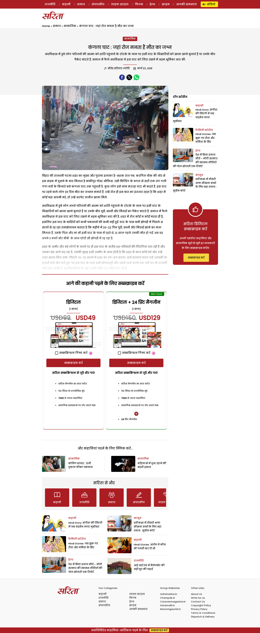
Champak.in (167, 598)
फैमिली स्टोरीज (77, 539)
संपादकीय (98, 4)
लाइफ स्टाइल (119, 4)
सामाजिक (70, 26)
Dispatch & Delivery (203, 616)
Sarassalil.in (167, 605)
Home (46, 26)
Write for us (198, 598)
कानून (137, 518)
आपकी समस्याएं (186, 4)
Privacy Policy (199, 609)
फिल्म (139, 4)
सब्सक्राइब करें (73, 363)
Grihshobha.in (168, 594)
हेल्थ (152, 4)
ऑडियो (211, 4)
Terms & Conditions (203, 613)
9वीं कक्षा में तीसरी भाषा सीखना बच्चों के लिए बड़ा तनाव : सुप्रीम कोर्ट (147, 526)
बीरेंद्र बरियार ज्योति (119, 68)
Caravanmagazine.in (173, 601)
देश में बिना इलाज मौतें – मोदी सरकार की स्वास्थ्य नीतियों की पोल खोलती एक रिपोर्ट (85, 568)
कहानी (66, 4)
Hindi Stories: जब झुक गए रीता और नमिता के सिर (205, 138)
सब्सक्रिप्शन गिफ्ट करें (73, 353)
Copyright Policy (201, 605)
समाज (81, 4)
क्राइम (166, 4)
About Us (196, 594)
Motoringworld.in (170, 609)
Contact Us (198, 601)
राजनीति (50, 4)
